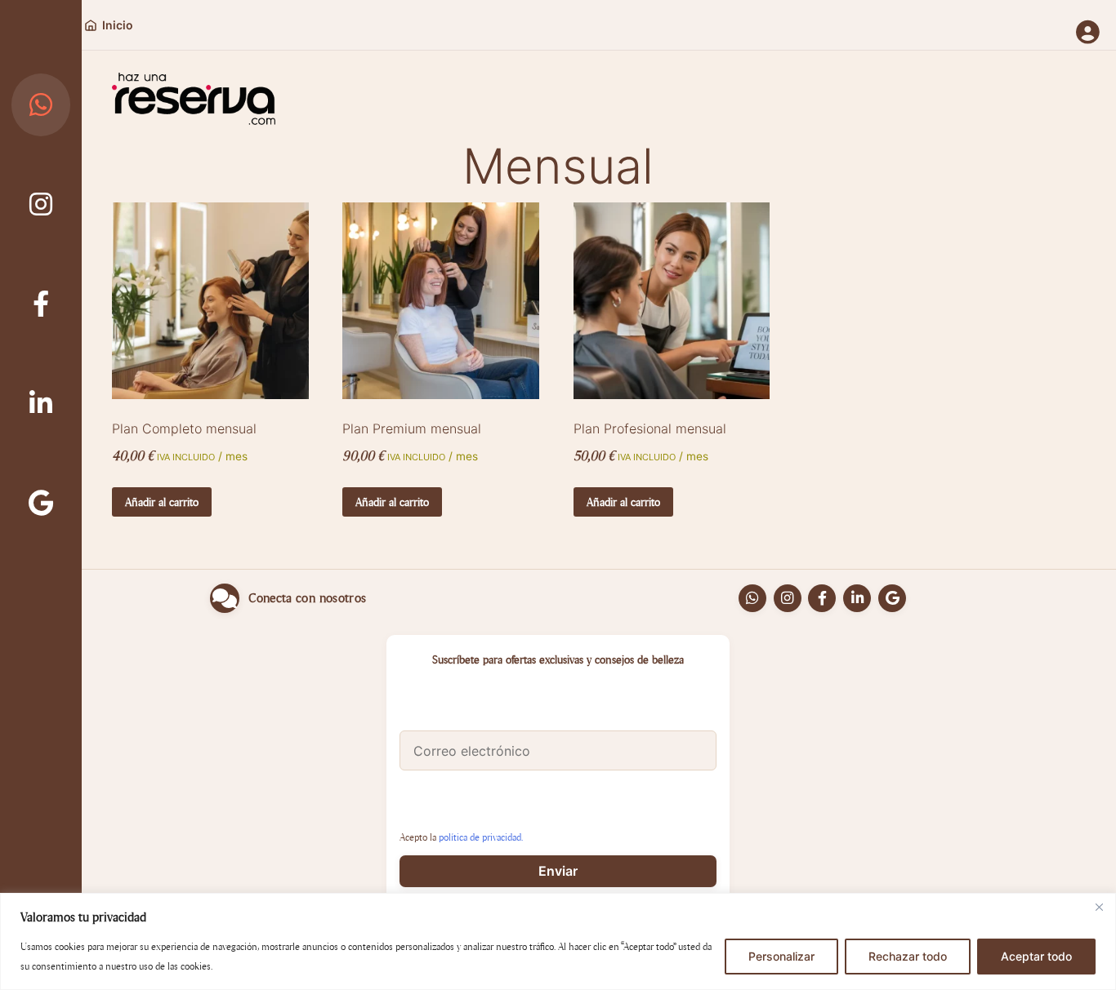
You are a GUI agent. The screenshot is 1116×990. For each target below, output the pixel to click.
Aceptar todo (1036, 956)
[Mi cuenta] (1088, 34)
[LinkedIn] (41, 402)
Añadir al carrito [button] (162, 501)
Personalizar (781, 956)
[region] (558, 941)
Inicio (117, 25)
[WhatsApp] (41, 104)
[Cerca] (1099, 907)
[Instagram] (41, 204)
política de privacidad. (481, 837)
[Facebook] (41, 304)
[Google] (41, 502)
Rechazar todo (907, 956)
